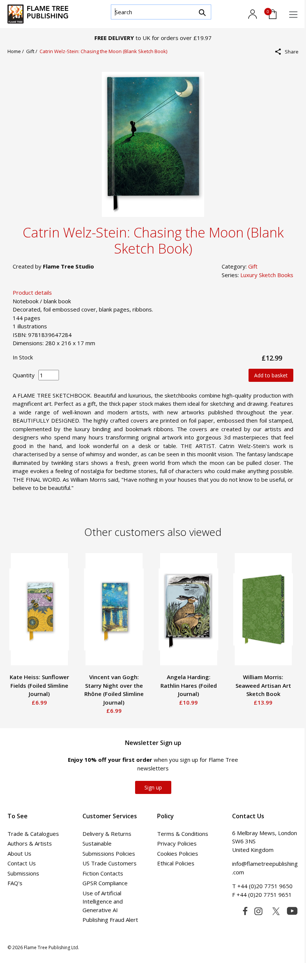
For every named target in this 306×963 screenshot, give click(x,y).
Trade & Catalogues (33, 833)
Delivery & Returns (106, 833)
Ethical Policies (175, 863)
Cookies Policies (177, 853)
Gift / (33, 51)
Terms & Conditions (182, 833)
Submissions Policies (108, 853)
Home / (16, 51)
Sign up (153, 787)
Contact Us (21, 863)
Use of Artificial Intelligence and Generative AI (102, 901)
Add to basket (271, 375)
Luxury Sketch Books (266, 275)
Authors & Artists (29, 843)
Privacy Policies (177, 843)
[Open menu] (293, 14)
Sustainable (97, 843)
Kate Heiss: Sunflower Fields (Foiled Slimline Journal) (39, 685)
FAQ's (14, 883)
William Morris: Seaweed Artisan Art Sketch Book (263, 685)
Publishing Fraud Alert (110, 919)
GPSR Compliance (105, 883)
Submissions (23, 873)
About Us (19, 853)
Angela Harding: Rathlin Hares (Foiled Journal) (188, 685)
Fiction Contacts (102, 873)
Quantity (24, 375)
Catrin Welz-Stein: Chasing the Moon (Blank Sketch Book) (103, 51)
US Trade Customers (109, 863)
